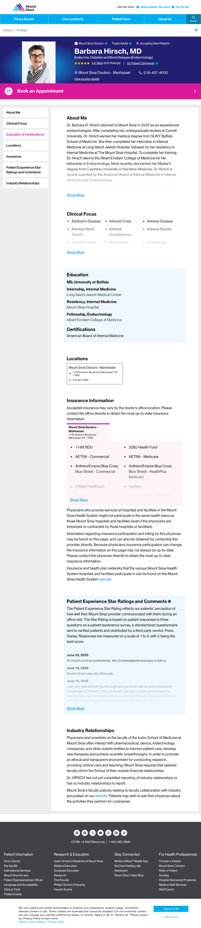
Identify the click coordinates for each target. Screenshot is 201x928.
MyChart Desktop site (127, 866)
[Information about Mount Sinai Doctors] (106, 43)
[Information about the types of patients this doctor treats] (130, 43)
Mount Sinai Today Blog (128, 875)
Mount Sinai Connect (172, 866)
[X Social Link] (93, 833)
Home (7, 30)
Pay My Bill (182, 7)
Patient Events (13, 894)
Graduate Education (66, 870)
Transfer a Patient (170, 861)
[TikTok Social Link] (124, 833)
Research (60, 875)
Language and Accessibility (21, 885)
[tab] (25, 112)
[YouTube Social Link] (100, 833)
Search (193, 21)
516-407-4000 (155, 72)
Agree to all (171, 908)
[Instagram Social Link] (108, 833)
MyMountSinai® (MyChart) (155, 7)
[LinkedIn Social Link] (77, 833)
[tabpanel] (124, 156)
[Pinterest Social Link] (116, 833)
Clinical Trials (12, 889)
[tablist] (24, 146)
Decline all (171, 917)
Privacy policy (55, 921)
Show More (75, 195)
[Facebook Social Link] (85, 833)
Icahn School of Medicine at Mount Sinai (78, 861)
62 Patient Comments (140, 63)
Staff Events (166, 889)
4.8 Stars (97, 63)
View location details (86, 79)
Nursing (164, 875)
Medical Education (65, 866)
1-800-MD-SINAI (125, 7)
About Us (165, 19)
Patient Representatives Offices (23, 880)
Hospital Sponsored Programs (177, 880)
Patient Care (121, 19)
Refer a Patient (168, 870)
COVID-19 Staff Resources (88, 842)
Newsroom (121, 870)
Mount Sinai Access (16, 875)
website (105, 579)
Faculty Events (63, 889)
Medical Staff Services (172, 885)
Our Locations (72, 19)
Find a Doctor (24, 19)
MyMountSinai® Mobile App (131, 861)
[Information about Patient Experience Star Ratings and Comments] (156, 63)
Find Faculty (61, 880)
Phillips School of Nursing (69, 885)
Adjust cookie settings (31, 921)
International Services (17, 870)
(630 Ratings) (112, 63)
